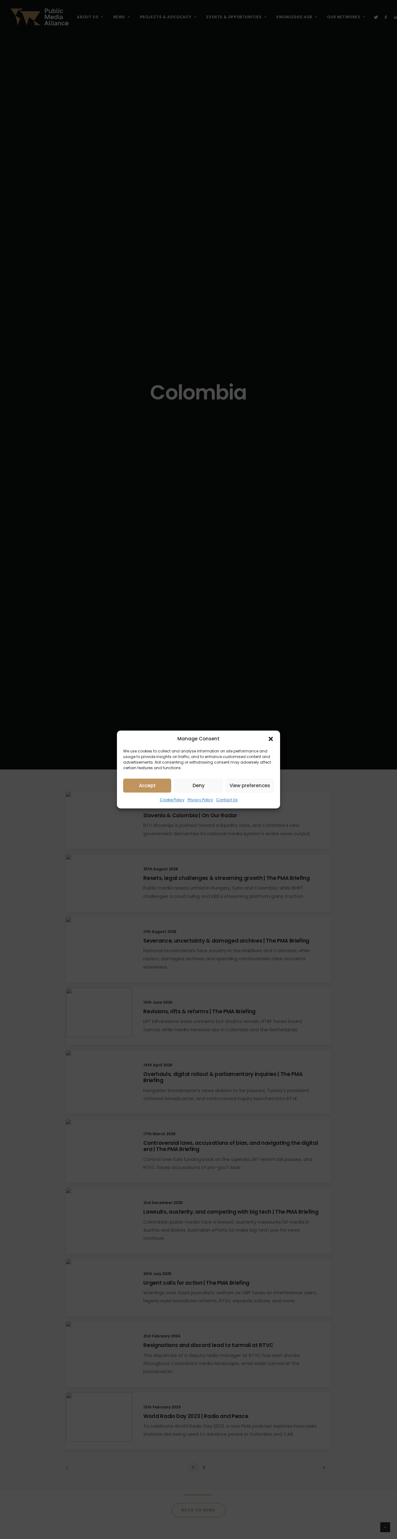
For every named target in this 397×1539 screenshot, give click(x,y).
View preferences (250, 785)
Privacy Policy (200, 799)
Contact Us (227, 799)
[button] (271, 739)
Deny (199, 785)
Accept (147, 785)
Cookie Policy (172, 799)
